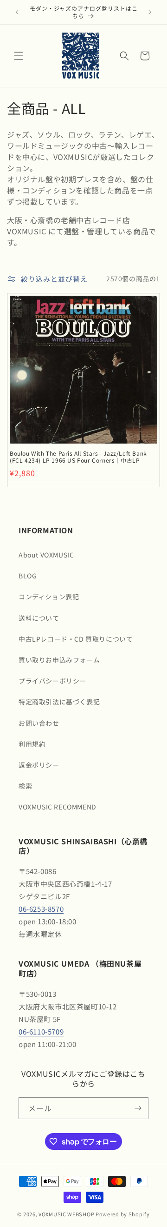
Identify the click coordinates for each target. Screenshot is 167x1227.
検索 (25, 785)
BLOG (28, 575)
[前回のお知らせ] (17, 12)
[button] (18, 56)
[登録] (138, 1108)
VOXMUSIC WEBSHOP (66, 1214)
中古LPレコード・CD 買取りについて (76, 638)
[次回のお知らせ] (150, 12)
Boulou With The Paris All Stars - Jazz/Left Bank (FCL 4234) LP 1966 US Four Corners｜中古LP (78, 457)
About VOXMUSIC (46, 554)
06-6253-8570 (41, 909)
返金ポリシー (39, 764)
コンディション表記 (49, 596)
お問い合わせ (39, 723)
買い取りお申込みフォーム (59, 659)
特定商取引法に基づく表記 (59, 701)
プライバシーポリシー (52, 680)
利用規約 (32, 744)
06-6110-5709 (41, 1031)
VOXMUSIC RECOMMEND (57, 806)
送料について (39, 618)
